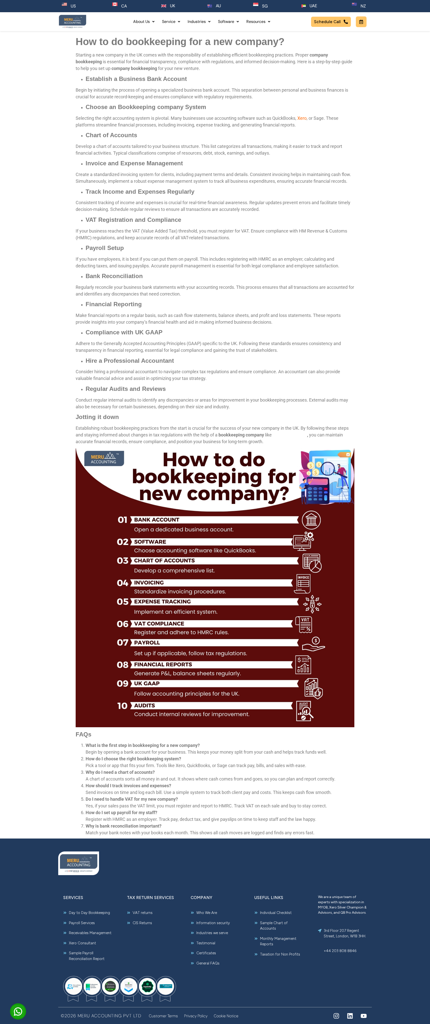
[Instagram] (336, 1016)
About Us (141, 21)
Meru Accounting (290, 434)
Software (226, 21)
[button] (143, 21)
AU (218, 5)
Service (168, 21)
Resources (256, 21)
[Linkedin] (350, 1016)
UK (172, 5)
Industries (197, 21)
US (73, 6)
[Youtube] (364, 1016)
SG (265, 6)
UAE (313, 5)
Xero (302, 118)
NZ (363, 6)
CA (124, 6)
